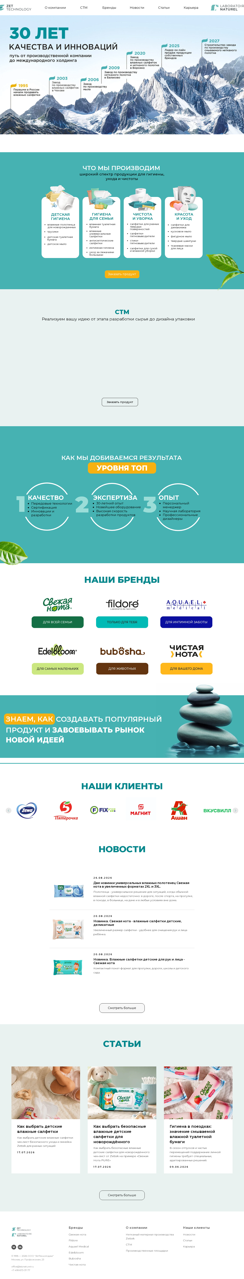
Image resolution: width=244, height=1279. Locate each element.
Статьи (164, 8)
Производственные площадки (147, 1250)
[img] (58, 609)
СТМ (83, 8)
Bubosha (75, 1258)
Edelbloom (76, 1252)
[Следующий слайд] (235, 810)
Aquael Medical (79, 1246)
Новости (137, 8)
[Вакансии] (20, 1247)
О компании (55, 8)
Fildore (73, 1240)
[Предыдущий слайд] (8, 810)
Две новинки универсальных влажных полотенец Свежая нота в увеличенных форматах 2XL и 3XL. (141, 884)
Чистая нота (77, 1264)
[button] (122, 274)
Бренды (109, 8)
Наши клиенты (196, 1228)
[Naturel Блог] (13, 1247)
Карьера (191, 8)
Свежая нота (77, 1234)
